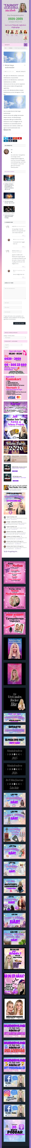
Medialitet (23, 71)
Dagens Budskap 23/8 (11, 517)
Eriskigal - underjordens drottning (14, 521)
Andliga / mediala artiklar (9, 335)
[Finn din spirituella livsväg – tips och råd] (9, 196)
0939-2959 (15, 19)
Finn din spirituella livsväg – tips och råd (9, 202)
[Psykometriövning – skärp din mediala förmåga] (9, 210)
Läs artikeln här (14, 519)
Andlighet (18, 71)
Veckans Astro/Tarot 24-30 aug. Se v (15, 541)
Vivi (5, 71)
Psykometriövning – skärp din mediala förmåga (9, 216)
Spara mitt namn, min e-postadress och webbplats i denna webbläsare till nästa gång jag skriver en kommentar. (14, 317)
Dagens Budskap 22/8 (11, 526)
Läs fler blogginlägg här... (11, 551)
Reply (23, 235)
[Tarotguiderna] (15, 7)
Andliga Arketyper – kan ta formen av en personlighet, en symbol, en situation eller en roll (9, 186)
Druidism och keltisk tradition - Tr (14, 536)
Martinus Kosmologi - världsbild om (14, 531)
